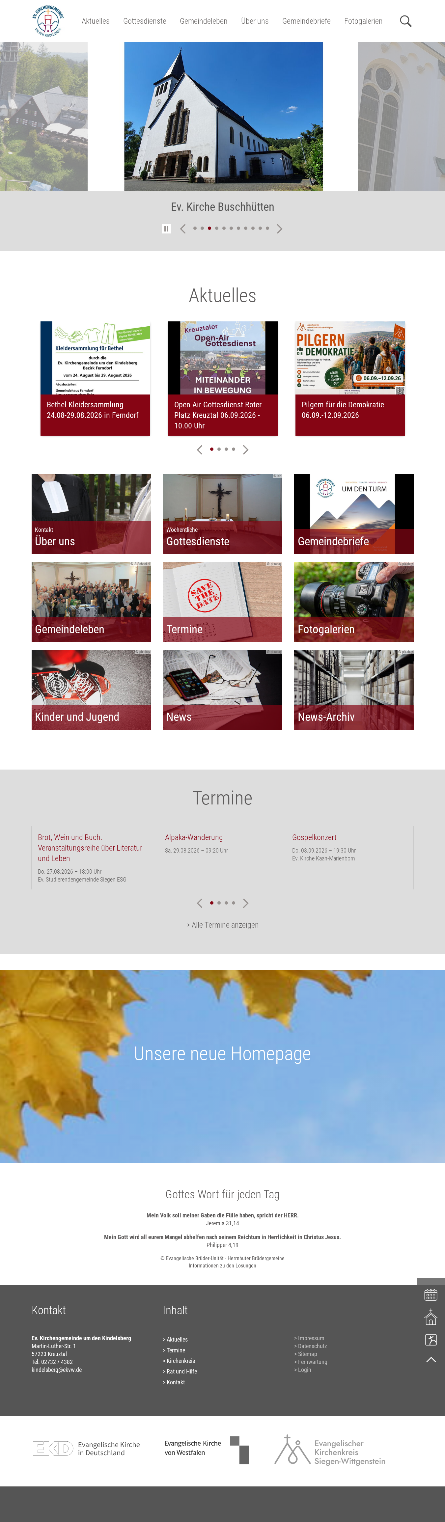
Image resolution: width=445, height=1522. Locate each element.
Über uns (255, 21)
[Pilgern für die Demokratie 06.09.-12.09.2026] (350, 357)
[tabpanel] (223, 132)
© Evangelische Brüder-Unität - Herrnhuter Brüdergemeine (222, 1258)
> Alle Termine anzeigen (222, 925)
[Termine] (431, 1294)
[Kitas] (431, 1339)
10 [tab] (260, 228)
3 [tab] (209, 228)
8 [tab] (245, 228)
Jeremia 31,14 (222, 1223)
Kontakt (176, 1382)
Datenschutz (312, 1346)
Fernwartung (312, 1361)
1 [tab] (195, 228)
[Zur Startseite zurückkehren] (48, 8)
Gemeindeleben (204, 21)
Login (304, 1369)
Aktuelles (96, 21)
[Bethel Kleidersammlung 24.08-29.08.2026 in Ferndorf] (95, 357)
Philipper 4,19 (222, 1244)
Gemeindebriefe (306, 21)
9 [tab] (253, 228)
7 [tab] (238, 228)
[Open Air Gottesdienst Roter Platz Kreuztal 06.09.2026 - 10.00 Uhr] (223, 357)
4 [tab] (216, 228)
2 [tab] (202, 228)
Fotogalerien (363, 21)
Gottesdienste (144, 21)
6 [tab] (231, 228)
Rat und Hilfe (182, 1371)
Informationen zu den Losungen (222, 1266)
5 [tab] (224, 228)
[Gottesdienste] (431, 1316)
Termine (176, 1350)
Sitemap (307, 1353)
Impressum (311, 1338)
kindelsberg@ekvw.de (57, 1369)
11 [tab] (267, 228)
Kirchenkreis (181, 1360)
